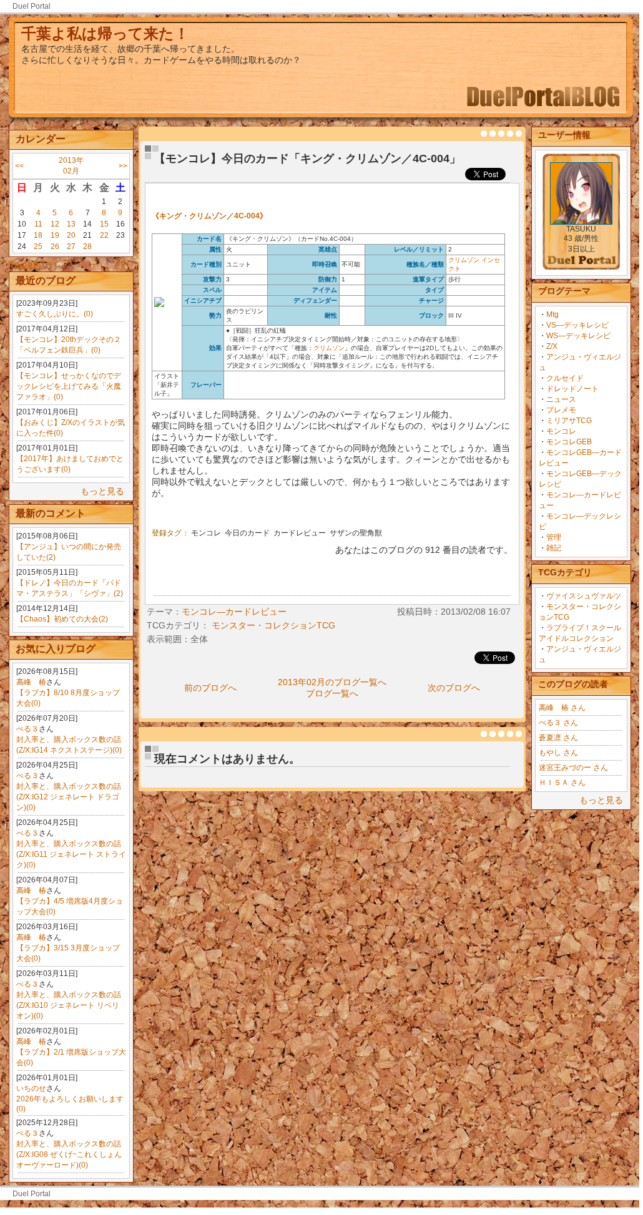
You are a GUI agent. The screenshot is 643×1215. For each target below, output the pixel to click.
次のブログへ (454, 688)
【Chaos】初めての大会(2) (62, 619)
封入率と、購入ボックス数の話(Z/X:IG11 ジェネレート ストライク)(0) (71, 854)
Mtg (552, 314)
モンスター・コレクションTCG (273, 625)
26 (55, 246)
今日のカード (247, 533)
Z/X (551, 346)
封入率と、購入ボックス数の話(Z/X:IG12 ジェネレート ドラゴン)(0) (68, 797)
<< (19, 166)
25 (38, 246)
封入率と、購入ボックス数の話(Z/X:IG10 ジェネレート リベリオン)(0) (68, 1005)
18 (38, 235)
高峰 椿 (31, 682)
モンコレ (561, 431)
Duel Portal (31, 6)
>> (123, 166)
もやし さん (558, 752)
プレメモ (561, 410)
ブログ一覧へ (332, 693)
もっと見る (102, 491)
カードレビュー (299, 533)
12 (55, 224)
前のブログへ (210, 688)
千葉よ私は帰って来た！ (105, 33)
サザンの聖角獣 (356, 533)
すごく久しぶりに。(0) (54, 314)
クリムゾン (463, 259)
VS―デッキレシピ (577, 325)
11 (38, 224)
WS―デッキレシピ (578, 335)
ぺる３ (27, 729)
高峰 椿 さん (562, 707)
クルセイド (565, 378)
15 (104, 224)
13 (71, 224)
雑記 (553, 548)
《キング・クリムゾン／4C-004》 (209, 216)
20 (71, 235)
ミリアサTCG (569, 420)
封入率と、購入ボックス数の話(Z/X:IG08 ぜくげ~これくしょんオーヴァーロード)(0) (69, 1154)
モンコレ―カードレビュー (234, 612)
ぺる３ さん (558, 722)
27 (71, 246)
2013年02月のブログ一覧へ (332, 682)
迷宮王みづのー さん (573, 767)
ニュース (561, 399)
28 (87, 246)
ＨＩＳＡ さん (562, 782)
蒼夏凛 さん (558, 737)
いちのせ (31, 1088)
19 (55, 235)
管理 (553, 537)
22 (104, 235)
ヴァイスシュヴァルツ (583, 596)
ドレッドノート (572, 388)
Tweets (25, 265)
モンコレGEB (569, 441)
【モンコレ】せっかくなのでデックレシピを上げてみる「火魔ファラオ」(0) (68, 386)
